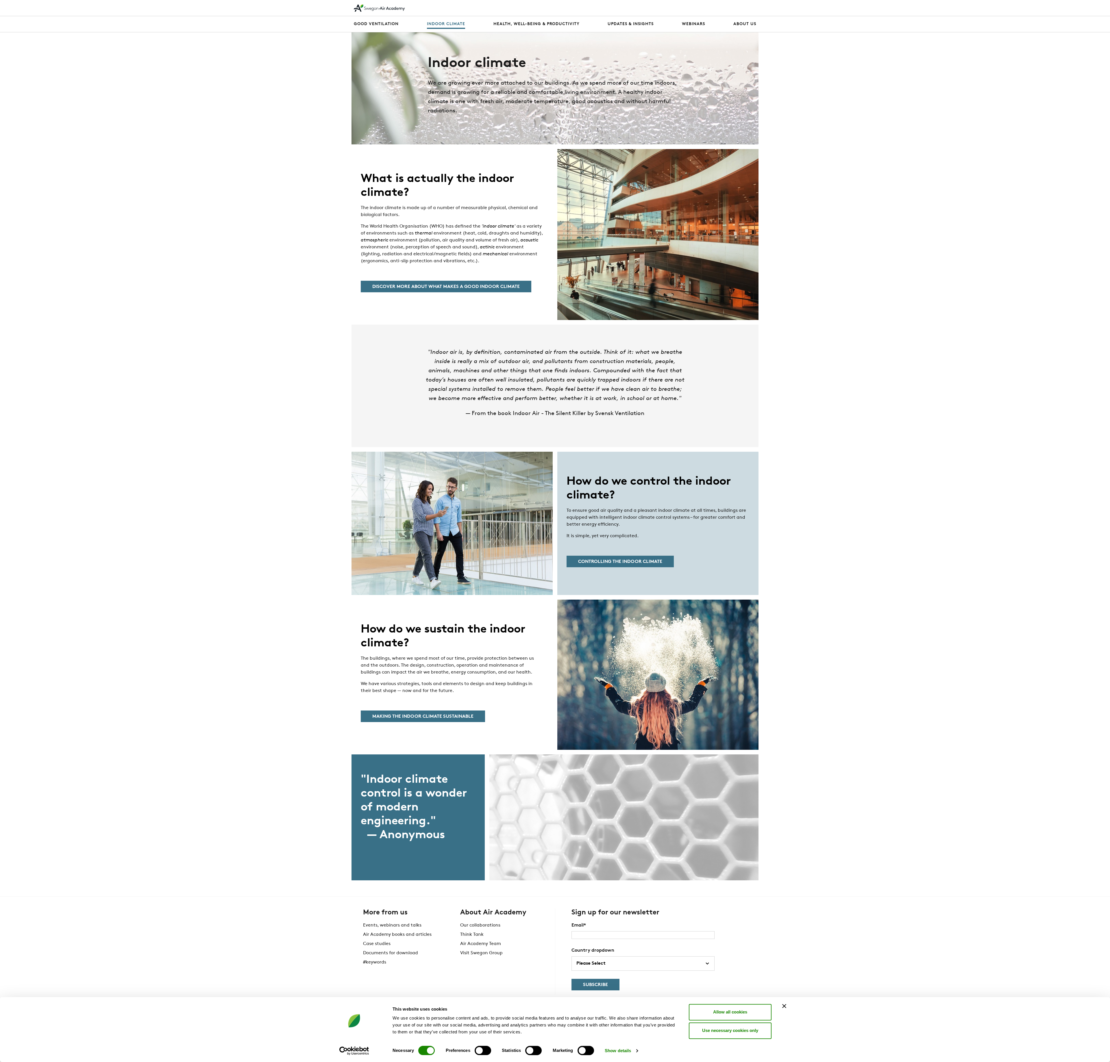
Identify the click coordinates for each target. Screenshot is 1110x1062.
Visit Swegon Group (481, 953)
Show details (618, 1050)
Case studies (377, 944)
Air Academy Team (480, 944)
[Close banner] (784, 1006)
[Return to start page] (379, 8)
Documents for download (390, 953)
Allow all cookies (730, 1011)
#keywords (374, 962)
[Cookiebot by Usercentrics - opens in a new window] (354, 1050)
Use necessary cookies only (730, 1030)
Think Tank (472, 934)
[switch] (483, 1050)
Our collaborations (480, 925)
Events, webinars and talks (392, 925)
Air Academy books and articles (397, 934)
